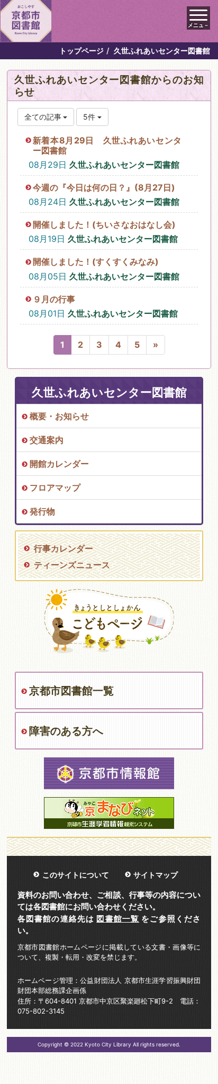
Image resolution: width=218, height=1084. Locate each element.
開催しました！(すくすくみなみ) (96, 261)
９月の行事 (54, 299)
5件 (90, 116)
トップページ (81, 50)
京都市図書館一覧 (71, 690)
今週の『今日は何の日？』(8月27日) (104, 187)
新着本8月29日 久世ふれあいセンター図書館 (107, 145)
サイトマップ (155, 874)
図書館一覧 (117, 919)
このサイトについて (75, 874)
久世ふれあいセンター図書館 (124, 164)
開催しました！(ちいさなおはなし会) (104, 224)
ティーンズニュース (72, 564)
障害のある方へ (66, 731)
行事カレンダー (63, 548)
